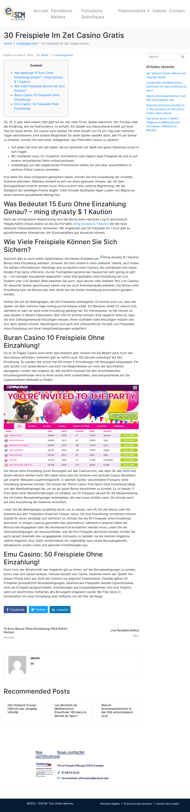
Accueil (41, 10)
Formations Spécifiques (92, 13)
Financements (132, 10)
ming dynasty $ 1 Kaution (91, 224)
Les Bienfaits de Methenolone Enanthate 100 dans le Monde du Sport (166, 86)
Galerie (159, 10)
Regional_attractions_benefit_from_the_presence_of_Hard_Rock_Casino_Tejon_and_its (165, 109)
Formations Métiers (61, 13)
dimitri (44, 55)
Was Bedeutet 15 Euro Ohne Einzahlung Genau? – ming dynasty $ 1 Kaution (38, 77)
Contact (177, 10)
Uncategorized (64, 55)
